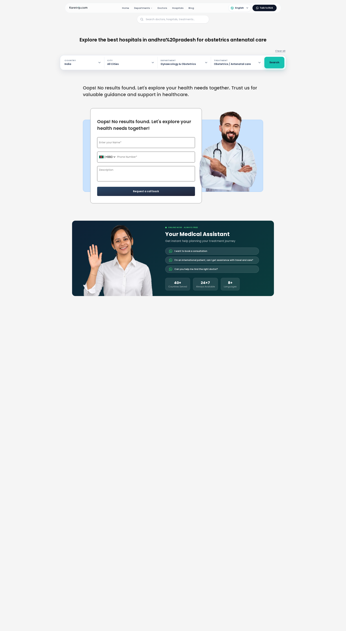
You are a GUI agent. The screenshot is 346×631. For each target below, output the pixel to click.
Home (125, 8)
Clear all (280, 51)
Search (274, 62)
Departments (142, 8)
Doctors (162, 8)
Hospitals (177, 8)
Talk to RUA (266, 7)
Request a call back (146, 191)
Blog (191, 8)
